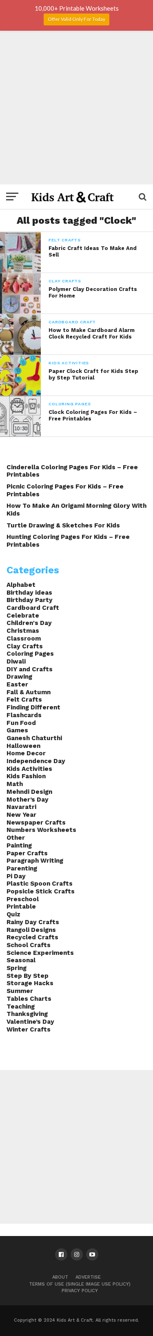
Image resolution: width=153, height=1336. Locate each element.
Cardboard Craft (33, 607)
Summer (20, 991)
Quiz (13, 914)
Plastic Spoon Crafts (40, 883)
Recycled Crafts (32, 937)
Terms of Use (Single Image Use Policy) (80, 1284)
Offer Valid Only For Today (76, 19)
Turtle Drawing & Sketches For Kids (63, 525)
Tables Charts (29, 998)
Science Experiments (40, 953)
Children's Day (29, 623)
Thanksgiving (27, 1014)
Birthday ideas (29, 592)
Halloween (23, 746)
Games (17, 730)
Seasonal (21, 960)
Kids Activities (29, 769)
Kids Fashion (26, 776)
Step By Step (28, 975)
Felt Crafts (24, 699)
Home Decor (26, 753)
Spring (17, 968)
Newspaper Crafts (36, 822)
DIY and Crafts (30, 669)
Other (16, 837)
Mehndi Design (29, 791)
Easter (17, 684)
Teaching (21, 1006)
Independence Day (36, 761)
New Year (21, 814)
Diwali (16, 661)
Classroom (24, 638)
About (60, 1277)
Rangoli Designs (31, 930)
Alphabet (21, 584)
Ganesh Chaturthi (34, 738)
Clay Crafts (25, 646)
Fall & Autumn (29, 692)
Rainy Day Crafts (33, 922)
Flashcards (24, 715)
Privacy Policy (80, 1290)
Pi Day (16, 876)
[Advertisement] (76, 107)
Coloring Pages (30, 653)
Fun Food (21, 723)
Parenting (22, 868)
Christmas (23, 630)
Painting (19, 845)
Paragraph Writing (35, 860)
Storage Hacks (30, 983)
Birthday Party (30, 600)
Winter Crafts (29, 1029)
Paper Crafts (27, 853)
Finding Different (33, 707)
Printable (21, 906)
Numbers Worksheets (41, 830)
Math (15, 784)
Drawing (19, 676)
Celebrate (23, 615)
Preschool (23, 899)
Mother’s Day (28, 799)
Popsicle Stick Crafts (41, 891)
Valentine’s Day (30, 1021)
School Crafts (29, 945)
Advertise (88, 1277)
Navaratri (21, 807)
